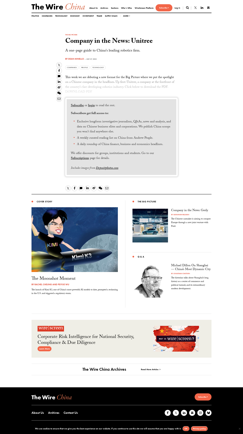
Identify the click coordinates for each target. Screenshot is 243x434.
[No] (239, 428)
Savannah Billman (181, 214)
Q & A (141, 256)
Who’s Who (126, 8)
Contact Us (71, 413)
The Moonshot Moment (54, 279)
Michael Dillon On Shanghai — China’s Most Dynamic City (191, 267)
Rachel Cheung (43, 284)
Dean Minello (76, 58)
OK (186, 428)
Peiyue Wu (63, 284)
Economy (75, 16)
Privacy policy (199, 428)
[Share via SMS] (59, 76)
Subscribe (77, 105)
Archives (104, 8)
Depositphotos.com (107, 168)
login (91, 105)
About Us (93, 8)
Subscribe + (164, 7)
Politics (35, 16)
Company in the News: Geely (189, 210)
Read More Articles (149, 369)
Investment (88, 16)
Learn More (44, 348)
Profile (84, 67)
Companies (47, 16)
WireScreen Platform (144, 8)
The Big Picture (71, 35)
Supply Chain (111, 16)
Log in (177, 7)
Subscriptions (80, 158)
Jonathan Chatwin (181, 273)
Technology (61, 16)
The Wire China (58, 6)
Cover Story (44, 201)
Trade (99, 16)
